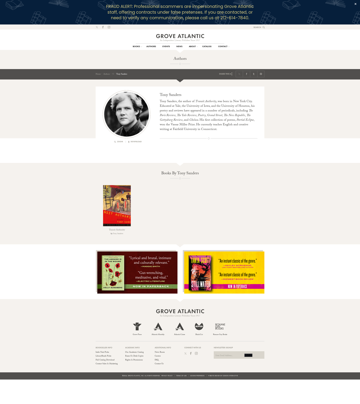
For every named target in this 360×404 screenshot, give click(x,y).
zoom (120, 141)
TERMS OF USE (181, 376)
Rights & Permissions (134, 360)
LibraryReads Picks (103, 356)
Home (98, 74)
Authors (106, 74)
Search (257, 27)
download (136, 141)
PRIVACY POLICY (167, 376)
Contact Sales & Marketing (107, 364)
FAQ (156, 360)
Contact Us (159, 364)
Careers (158, 356)
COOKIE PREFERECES (197, 376)
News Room (160, 352)
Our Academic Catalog (134, 352)
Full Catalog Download (105, 360)
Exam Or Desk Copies (134, 356)
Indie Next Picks (102, 352)
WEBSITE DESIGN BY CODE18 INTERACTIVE (223, 376)
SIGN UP (248, 355)
